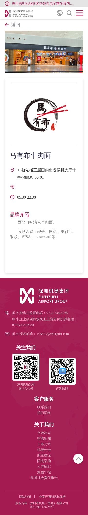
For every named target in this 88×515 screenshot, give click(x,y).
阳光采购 (44, 461)
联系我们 (44, 407)
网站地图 (25, 496)
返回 (15, 24)
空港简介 (44, 433)
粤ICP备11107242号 (42, 506)
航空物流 (44, 455)
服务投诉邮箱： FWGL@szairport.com (40, 334)
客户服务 (44, 399)
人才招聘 (44, 466)
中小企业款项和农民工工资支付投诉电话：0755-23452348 (44, 322)
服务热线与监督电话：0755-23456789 (40, 313)
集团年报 (44, 472)
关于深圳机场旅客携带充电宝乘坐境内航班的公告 (43, 3)
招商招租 (44, 413)
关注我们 (26, 347)
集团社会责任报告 (44, 478)
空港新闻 (44, 438)
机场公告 (44, 450)
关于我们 (44, 424)
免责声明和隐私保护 (52, 496)
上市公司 (44, 444)
